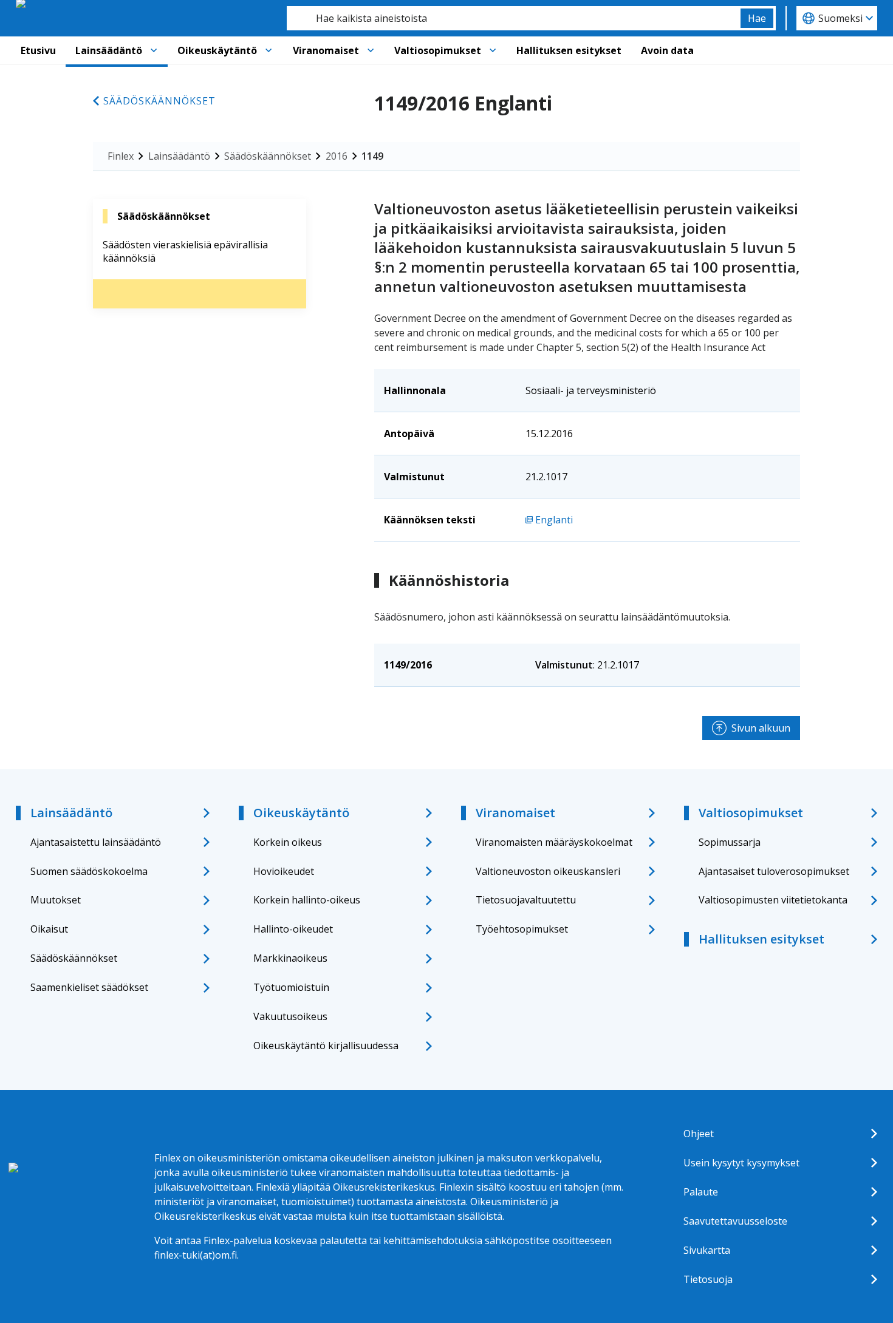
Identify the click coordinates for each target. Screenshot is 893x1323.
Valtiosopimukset (437, 50)
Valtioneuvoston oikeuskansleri (548, 871)
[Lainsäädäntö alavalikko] (154, 50)
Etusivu (38, 50)
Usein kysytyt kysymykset (741, 1162)
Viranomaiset (326, 50)
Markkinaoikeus (290, 958)
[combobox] (514, 18)
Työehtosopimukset (522, 929)
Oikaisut (49, 929)
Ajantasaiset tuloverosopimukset (774, 871)
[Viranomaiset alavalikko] (370, 50)
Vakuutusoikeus (290, 1016)
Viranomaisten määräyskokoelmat (554, 842)
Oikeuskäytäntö (217, 50)
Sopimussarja (730, 842)
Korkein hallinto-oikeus (306, 899)
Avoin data (667, 50)
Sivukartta (706, 1250)
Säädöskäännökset (159, 100)
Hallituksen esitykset (568, 50)
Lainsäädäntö (108, 50)
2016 (336, 156)
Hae (757, 18)
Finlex (121, 156)
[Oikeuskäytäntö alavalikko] (268, 50)
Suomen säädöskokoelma (89, 871)
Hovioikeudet (283, 871)
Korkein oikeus (287, 842)
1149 (372, 156)
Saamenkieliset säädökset (89, 987)
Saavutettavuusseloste (735, 1221)
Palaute (700, 1192)
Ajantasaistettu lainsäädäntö (95, 842)
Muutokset (55, 899)
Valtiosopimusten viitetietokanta (773, 899)
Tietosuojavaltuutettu (526, 899)
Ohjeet (698, 1133)
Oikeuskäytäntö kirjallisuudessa (326, 1045)
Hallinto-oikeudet (293, 929)
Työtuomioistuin (291, 987)
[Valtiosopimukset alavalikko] (493, 50)
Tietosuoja (708, 1279)
